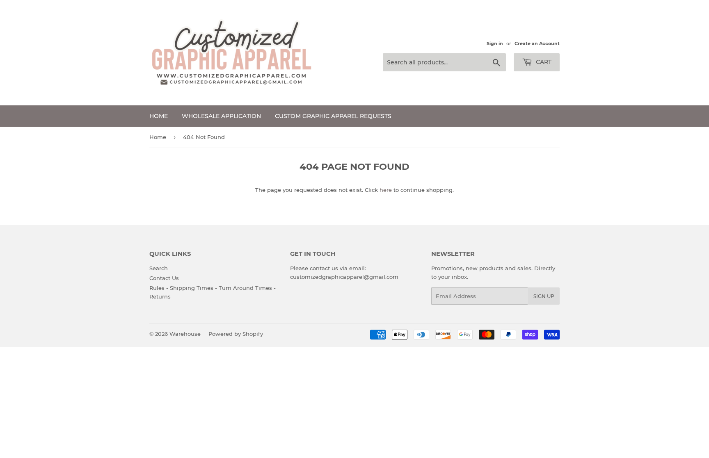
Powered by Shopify (235, 333)
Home (158, 116)
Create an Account (537, 43)
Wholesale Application (221, 116)
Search (158, 268)
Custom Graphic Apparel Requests (333, 116)
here (386, 190)
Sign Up (543, 296)
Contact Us (164, 278)
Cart (542, 62)
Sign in (495, 43)
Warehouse (185, 333)
